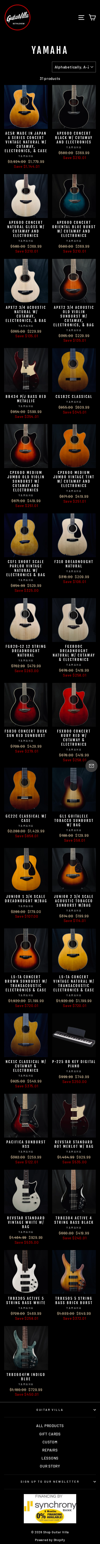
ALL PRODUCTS (50, 1425)
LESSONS (50, 1458)
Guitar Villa (49, 1409)
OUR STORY (50, 1466)
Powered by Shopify (50, 1540)
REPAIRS (50, 1450)
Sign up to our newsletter (50, 1481)
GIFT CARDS (50, 1434)
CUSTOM (50, 1442)
